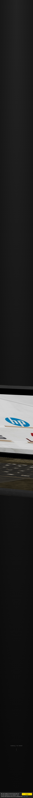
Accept (26, 794)
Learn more (25, 796)
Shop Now (16, 91)
